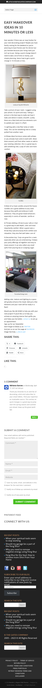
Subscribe (12, 593)
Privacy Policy (11, 660)
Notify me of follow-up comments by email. (22, 489)
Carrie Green (10, 685)
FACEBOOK (30, 329)
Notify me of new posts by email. (18, 495)
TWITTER (27, 327)
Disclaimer (19, 676)
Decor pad (21, 332)
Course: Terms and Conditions (20, 666)
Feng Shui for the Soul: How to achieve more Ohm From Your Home (20, 557)
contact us (27, 319)
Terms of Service (27, 660)
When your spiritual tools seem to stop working (21, 539)
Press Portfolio (20, 668)
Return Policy (20, 663)
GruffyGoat (19, 685)
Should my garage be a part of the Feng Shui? (20, 545)
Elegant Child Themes (22, 682)
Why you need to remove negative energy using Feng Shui (21, 550)
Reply (34, 417)
